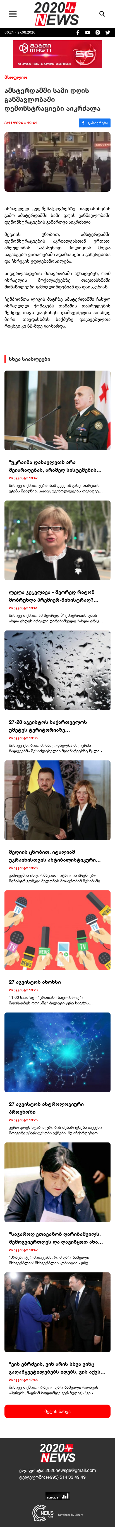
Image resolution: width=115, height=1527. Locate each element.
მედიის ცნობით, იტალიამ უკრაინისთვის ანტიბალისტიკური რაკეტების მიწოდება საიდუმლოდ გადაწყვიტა (53, 856)
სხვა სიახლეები (29, 359)
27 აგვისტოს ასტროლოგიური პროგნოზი (46, 1108)
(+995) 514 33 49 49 (66, 1477)
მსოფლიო (15, 77)
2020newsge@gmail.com (70, 1470)
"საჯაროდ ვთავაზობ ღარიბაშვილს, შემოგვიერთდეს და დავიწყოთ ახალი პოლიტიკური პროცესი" (57, 1238)
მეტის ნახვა (57, 1411)
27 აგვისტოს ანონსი (35, 982)
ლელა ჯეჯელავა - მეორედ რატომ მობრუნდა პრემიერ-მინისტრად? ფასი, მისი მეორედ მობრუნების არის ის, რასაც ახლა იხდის (57, 596)
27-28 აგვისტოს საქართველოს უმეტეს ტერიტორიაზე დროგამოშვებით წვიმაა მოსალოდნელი (48, 726)
